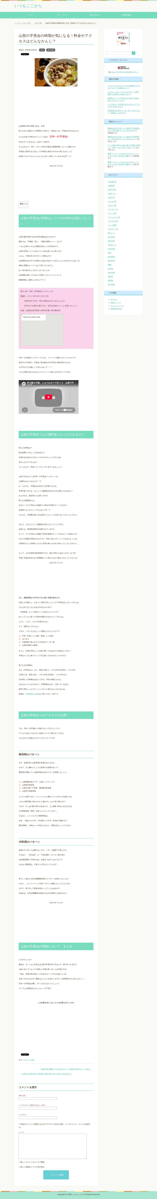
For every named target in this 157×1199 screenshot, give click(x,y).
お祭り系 (111, 197)
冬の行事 (111, 237)
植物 (109, 265)
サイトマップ (62, 15)
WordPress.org (116, 309)
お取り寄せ (112, 190)
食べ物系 (111, 284)
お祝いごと (112, 193)
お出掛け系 (112, 182)
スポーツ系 (112, 205)
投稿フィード (116, 303)
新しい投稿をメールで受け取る (32, 1167)
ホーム (30, 15)
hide (25, 204)
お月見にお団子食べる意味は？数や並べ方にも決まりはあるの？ (46, 1074)
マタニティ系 (113, 229)
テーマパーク (113, 209)
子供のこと (112, 245)
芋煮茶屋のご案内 (32, 694)
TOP (24, 23)
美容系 (110, 276)
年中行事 (111, 249)
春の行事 (111, 261)
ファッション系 (114, 217)
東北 (32, 1060)
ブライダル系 (113, 221)
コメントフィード (117, 306)
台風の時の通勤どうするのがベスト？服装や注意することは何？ (65, 1069)
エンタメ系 (112, 201)
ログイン (114, 299)
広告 (42, 50)
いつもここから (28, 6)
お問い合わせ (94, 15)
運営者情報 (126, 15)
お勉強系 (111, 186)
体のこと (111, 233)
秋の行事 (51, 50)
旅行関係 (111, 257)
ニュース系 (112, 213)
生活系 (110, 269)
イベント (26, 1060)
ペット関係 (112, 225)
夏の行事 (111, 241)
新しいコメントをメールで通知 (32, 1162)
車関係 (110, 280)
